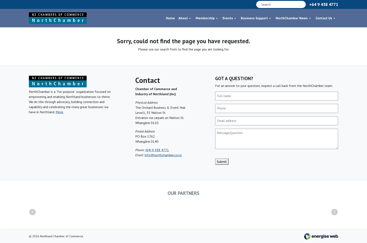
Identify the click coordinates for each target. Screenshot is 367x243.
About (183, 18)
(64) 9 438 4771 (157, 150)
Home (170, 18)
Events (228, 18)
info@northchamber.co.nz (163, 155)
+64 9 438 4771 (323, 4)
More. (60, 112)
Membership (205, 18)
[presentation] (32, 212)
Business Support (254, 18)
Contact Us (324, 18)
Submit (222, 161)
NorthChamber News (292, 18)
